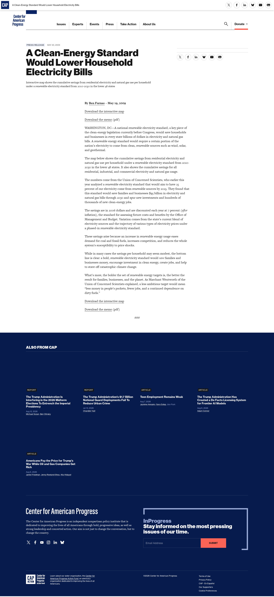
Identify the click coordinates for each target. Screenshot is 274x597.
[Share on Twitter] (229, 5)
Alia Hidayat (66, 475)
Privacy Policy (205, 580)
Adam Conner (203, 411)
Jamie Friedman (33, 475)
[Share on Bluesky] (252, 5)
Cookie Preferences (208, 591)
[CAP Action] (36, 579)
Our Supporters (206, 587)
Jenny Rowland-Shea (50, 475)
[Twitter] (28, 542)
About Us (149, 24)
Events (94, 24)
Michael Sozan (32, 414)
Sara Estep (161, 404)
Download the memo (98, 119)
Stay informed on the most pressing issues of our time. (187, 526)
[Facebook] (35, 542)
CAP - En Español (206, 583)
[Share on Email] (260, 5)
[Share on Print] (268, 5)
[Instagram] (48, 542)
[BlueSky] (62, 542)
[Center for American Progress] (32, 15)
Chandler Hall (89, 411)
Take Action (128, 24)
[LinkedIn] (55, 542)
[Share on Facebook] (237, 5)
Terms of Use (204, 576)
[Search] (226, 26)
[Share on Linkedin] (244, 5)
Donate (240, 24)
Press (110, 24)
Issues (61, 24)
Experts (77, 24)
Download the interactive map (104, 111)
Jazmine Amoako (147, 404)
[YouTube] (41, 542)
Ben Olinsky (45, 414)
